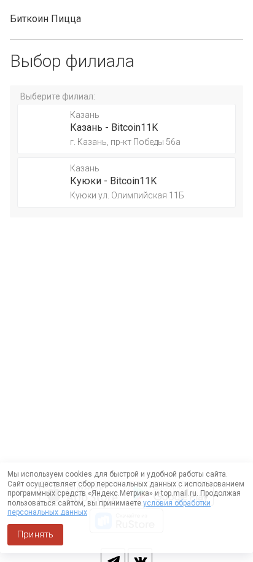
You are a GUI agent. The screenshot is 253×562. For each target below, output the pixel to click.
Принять (35, 534)
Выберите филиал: (57, 96)
